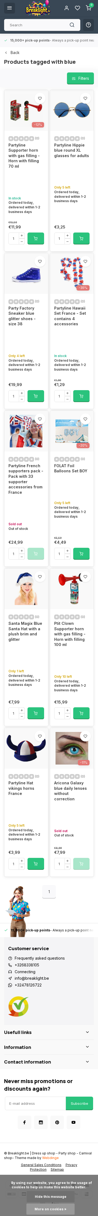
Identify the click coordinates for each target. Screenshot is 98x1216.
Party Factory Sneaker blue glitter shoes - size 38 (22, 316)
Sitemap (57, 1169)
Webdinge (50, 1158)
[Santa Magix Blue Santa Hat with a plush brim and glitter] (26, 588)
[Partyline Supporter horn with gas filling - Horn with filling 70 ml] (26, 110)
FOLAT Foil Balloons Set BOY (70, 468)
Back (15, 52)
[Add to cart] (35, 238)
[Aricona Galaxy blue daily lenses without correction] (72, 748)
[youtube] (73, 1122)
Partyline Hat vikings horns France (21, 788)
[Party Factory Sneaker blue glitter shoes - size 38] (26, 273)
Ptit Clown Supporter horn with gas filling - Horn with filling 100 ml (69, 634)
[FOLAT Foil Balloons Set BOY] (72, 431)
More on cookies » (50, 1209)
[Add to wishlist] (40, 98)
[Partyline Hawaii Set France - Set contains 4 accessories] (72, 273)
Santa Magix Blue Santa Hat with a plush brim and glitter (25, 631)
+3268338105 (27, 965)
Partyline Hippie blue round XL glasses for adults (71, 150)
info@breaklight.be (32, 978)
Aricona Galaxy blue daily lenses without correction (70, 791)
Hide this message (50, 1197)
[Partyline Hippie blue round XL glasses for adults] (72, 110)
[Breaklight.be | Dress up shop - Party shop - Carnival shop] (38, 8)
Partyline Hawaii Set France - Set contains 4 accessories (70, 316)
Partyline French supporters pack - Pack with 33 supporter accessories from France (25, 479)
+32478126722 (28, 985)
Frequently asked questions (40, 958)
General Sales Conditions (41, 1165)
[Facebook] (24, 1122)
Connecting (25, 971)
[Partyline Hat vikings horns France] (26, 748)
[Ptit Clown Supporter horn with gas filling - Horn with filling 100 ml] (72, 588)
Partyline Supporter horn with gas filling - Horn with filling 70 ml (24, 155)
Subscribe (79, 1103)
